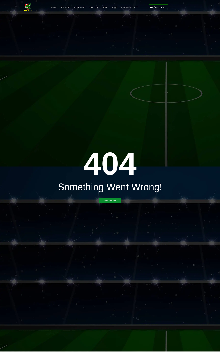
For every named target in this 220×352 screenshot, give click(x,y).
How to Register (129, 7)
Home (54, 7)
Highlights (79, 7)
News (114, 7)
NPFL (105, 7)
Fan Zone (94, 7)
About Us (65, 7)
